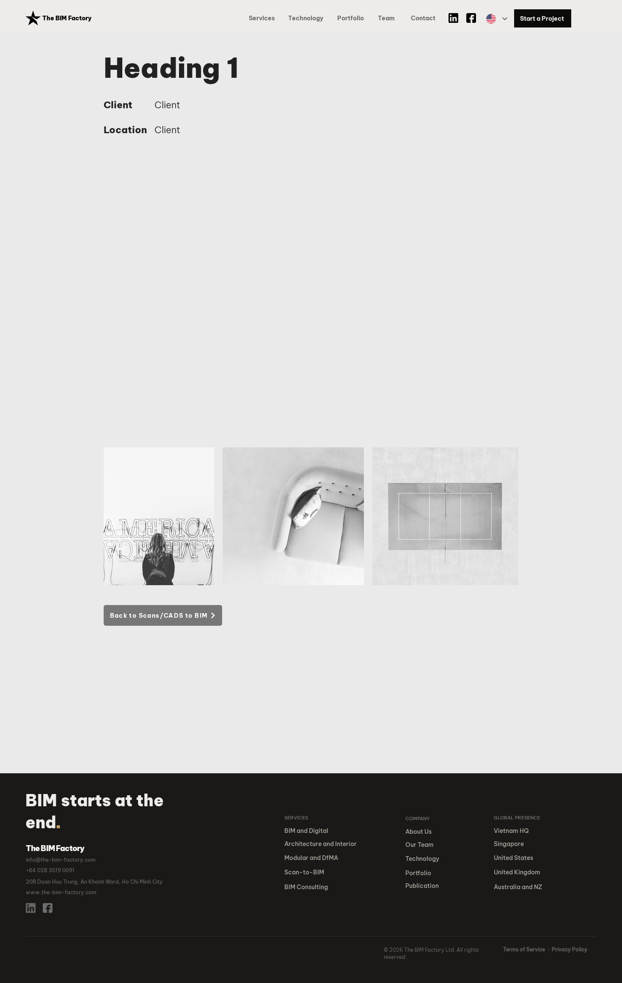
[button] (352, 18)
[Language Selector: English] (496, 18)
